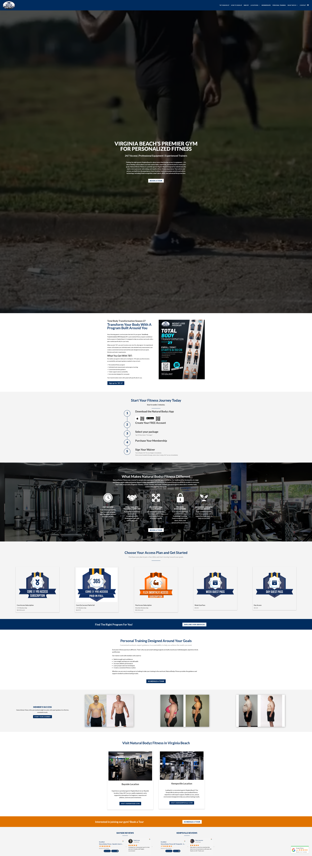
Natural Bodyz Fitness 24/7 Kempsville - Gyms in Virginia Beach (178, 844)
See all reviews (107, 850)
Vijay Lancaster (199, 840)
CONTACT (303, 5)
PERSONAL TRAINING (279, 5)
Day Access (258, 605)
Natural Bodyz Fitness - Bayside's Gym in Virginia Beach (114, 844)
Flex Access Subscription (143, 605)
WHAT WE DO (292, 5)
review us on (114, 850)
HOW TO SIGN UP (236, 5)
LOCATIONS (254, 5)
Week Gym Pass (200, 605)
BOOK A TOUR (156, 181)
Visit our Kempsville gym (182, 803)
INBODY (246, 5)
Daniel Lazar (137, 840)
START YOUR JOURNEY (42, 716)
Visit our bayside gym (130, 803)
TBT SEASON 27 (224, 5)
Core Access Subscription (25, 605)
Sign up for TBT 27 (116, 383)
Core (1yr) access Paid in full (85, 605)
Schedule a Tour (156, 681)
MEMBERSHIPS (266, 5)
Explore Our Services (194, 624)
